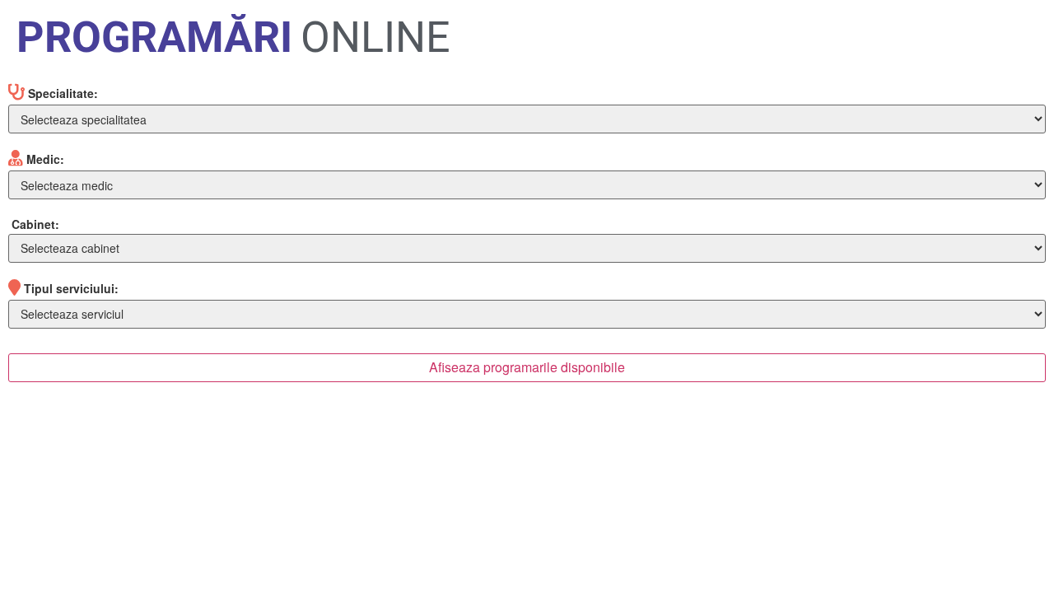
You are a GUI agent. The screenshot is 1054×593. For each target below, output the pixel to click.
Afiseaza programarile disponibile (527, 366)
